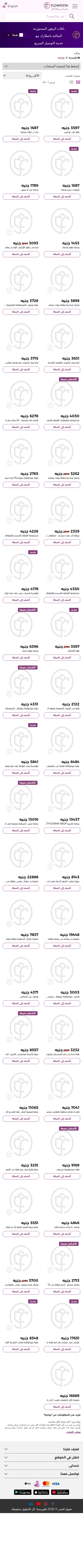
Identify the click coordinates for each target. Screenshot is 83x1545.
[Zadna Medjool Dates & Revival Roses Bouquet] (62, 1028)
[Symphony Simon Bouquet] (62, 1143)
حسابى (74, 1465)
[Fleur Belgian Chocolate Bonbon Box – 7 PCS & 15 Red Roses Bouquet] (21, 278)
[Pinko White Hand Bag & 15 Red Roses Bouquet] (62, 912)
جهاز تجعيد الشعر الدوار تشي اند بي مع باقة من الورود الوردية (48, 881)
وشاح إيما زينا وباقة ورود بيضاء (63, 477)
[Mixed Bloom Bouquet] (21, 624)
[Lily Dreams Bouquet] (62, 624)
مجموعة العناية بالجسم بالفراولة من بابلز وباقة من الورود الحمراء (46, 593)
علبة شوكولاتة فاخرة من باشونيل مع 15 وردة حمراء (53, 765)
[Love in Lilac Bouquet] (21, 106)
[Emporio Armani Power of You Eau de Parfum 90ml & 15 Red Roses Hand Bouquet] (21, 1085)
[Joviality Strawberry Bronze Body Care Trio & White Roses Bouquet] (21, 509)
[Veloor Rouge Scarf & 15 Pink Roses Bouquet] (62, 1258)
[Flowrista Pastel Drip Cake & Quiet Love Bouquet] (21, 567)
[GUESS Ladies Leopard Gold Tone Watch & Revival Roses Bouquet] (21, 797)
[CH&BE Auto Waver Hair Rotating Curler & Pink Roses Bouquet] (62, 855)
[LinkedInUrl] (31, 1504)
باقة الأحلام (73, 650)
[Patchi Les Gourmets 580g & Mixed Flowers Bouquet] (21, 394)
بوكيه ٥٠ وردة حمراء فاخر (66, 1227)
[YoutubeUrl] (38, 1504)
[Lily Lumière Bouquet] (62, 106)
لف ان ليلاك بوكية (29, 132)
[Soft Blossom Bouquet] (62, 221)
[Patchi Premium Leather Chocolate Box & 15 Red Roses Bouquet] (21, 1316)
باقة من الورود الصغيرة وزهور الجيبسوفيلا (58, 708)
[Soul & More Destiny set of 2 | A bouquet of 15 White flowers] (62, 509)
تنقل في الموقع (67, 1457)
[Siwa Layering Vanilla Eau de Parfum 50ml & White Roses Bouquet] (21, 1201)
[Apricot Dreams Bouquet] (62, 163)
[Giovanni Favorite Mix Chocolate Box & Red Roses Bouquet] (21, 682)
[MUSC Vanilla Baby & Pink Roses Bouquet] (21, 1143)
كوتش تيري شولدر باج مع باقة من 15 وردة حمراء (54, 1342)
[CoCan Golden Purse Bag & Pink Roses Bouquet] (21, 912)
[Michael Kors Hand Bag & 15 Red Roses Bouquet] (21, 855)
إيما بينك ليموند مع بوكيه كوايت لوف (19, 362)
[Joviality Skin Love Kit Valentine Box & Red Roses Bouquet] (62, 394)
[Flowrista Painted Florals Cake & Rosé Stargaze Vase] (21, 739)
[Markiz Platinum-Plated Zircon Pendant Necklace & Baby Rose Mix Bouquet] (62, 1085)
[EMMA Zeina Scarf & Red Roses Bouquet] (62, 278)
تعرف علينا (71, 1449)
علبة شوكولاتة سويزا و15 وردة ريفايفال (19, 477)
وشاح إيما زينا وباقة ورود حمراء (63, 304)
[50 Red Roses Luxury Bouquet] (62, 1201)
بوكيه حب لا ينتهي (29, 189)
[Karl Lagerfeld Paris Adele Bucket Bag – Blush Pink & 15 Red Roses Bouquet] (62, 1373)
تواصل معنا (69, 1474)
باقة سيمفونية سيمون (67, 1169)
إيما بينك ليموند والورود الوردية (63, 362)
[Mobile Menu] (74, 6)
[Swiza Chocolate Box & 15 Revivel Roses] (21, 451)
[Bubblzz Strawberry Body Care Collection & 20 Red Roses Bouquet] (62, 567)
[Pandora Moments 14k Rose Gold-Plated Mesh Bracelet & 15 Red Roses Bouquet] (21, 1028)
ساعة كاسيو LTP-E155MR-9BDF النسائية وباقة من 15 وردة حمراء (45, 823)
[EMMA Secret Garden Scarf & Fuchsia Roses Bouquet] (21, 1258)
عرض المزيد (73, 1432)
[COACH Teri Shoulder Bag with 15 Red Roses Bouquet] (62, 1316)
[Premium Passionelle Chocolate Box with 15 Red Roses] (62, 739)
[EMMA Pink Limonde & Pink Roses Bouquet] (62, 336)
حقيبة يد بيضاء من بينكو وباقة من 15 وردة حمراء (54, 938)
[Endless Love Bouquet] (21, 163)
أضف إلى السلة (62, 138)
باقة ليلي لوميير (71, 132)
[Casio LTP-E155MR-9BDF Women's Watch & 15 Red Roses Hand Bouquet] (62, 797)
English (13, 6)
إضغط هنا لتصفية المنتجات (61, 66)
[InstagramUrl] (46, 1504)
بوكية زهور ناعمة (70, 247)
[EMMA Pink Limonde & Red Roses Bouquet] (21, 221)
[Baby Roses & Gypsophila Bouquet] (62, 682)
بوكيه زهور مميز (30, 650)
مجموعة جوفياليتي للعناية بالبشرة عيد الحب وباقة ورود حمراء (48, 420)
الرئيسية (73, 57)
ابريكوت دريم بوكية (70, 189)
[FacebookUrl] (53, 1504)
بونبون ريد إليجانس (29, 996)
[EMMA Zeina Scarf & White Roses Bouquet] (62, 451)
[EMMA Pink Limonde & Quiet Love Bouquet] (21, 336)
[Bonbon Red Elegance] (21, 970)
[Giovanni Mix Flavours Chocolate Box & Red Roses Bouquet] (62, 970)
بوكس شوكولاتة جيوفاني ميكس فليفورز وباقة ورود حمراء (50, 996)
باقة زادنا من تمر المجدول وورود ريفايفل (58, 1054)
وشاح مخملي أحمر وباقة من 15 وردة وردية (57, 1284)
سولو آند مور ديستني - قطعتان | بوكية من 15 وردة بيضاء (50, 535)
